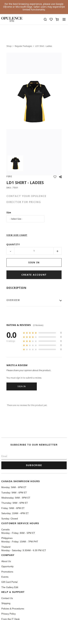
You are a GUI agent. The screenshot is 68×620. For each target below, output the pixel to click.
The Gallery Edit (9, 587)
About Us (6, 561)
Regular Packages (23, 46)
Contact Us (7, 598)
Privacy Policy (8, 614)
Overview (13, 300)
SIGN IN (34, 262)
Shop (9, 46)
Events (4, 577)
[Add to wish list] (54, 176)
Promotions (7, 572)
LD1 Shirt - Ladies (43, 46)
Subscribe (34, 465)
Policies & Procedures (12, 608)
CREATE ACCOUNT (34, 274)
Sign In (21, 386)
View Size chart (16, 235)
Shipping (5, 603)
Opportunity (7, 566)
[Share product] (60, 176)
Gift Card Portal (9, 582)
